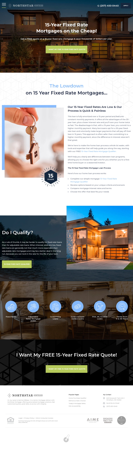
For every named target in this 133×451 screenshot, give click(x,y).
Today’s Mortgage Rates (77, 403)
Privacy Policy (29, 418)
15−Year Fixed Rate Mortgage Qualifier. (98, 151)
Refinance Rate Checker (77, 401)
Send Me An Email (112, 403)
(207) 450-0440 (109, 6)
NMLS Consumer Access (44, 418)
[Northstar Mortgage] (25, 6)
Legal (20, 418)
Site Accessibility (75, 406)
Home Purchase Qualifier (77, 398)
